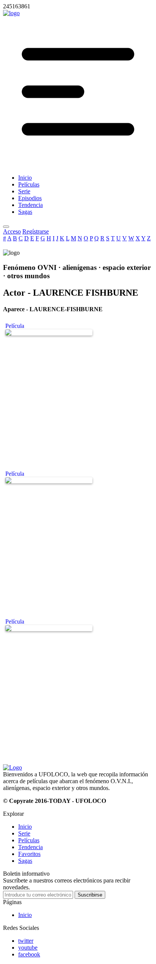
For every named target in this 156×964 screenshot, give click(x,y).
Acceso (12, 231)
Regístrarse (35, 231)
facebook (29, 954)
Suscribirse (90, 895)
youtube (27, 947)
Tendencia (30, 847)
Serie (24, 833)
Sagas (25, 860)
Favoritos (29, 854)
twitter (25, 940)
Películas (28, 840)
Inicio (25, 826)
